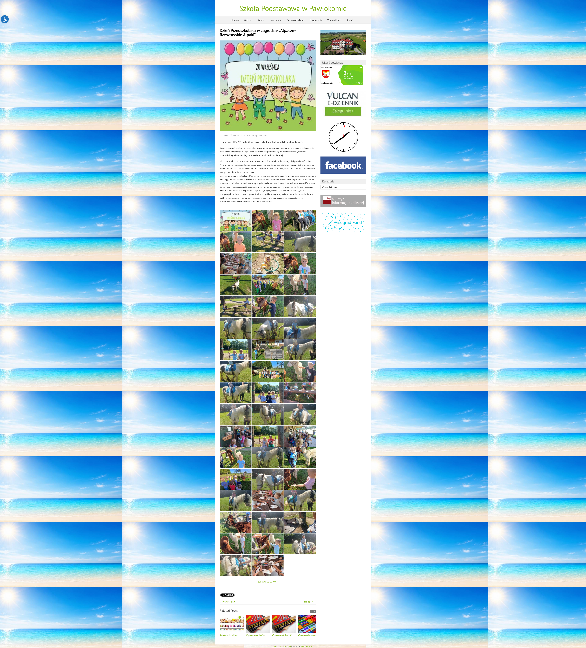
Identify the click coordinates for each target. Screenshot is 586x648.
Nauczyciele (276, 20)
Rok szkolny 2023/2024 (257, 135)
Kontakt (350, 20)
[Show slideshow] (267, 582)
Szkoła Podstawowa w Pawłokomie (293, 8)
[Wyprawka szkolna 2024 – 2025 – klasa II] (285, 624)
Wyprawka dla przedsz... (308, 635)
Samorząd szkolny (296, 20)
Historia (260, 20)
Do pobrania (316, 20)
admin (225, 135)
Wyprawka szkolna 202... (256, 635)
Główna (235, 20)
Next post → (310, 601)
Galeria (247, 20)
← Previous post (227, 601)
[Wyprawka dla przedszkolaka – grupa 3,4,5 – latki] (311, 624)
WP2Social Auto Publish (282, 646)
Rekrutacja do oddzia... (229, 635)
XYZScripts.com (306, 646)
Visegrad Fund (334, 20)
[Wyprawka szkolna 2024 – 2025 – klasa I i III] (259, 624)
